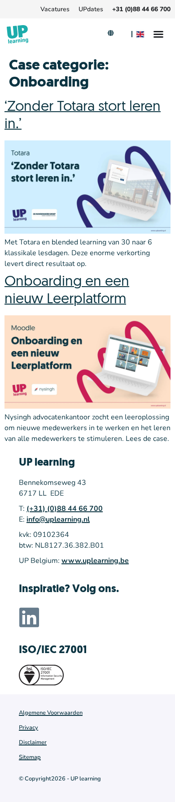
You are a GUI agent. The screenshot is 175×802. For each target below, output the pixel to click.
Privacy (28, 728)
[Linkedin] (29, 617)
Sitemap (30, 757)
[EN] (141, 34)
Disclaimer (33, 742)
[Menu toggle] (158, 34)
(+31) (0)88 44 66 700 (64, 509)
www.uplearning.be (95, 561)
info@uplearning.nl (58, 519)
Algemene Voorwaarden (51, 713)
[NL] (123, 34)
